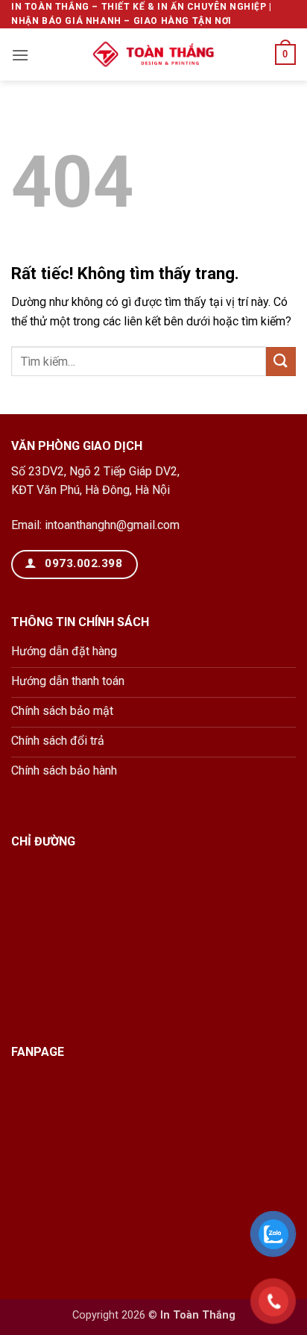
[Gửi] (281, 361)
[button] (20, 55)
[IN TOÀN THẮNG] (153, 54)
